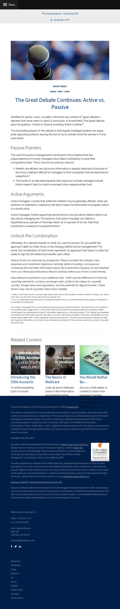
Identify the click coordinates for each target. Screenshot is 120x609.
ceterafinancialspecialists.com (75, 476)
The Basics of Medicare (55, 379)
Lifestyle (14, 585)
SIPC (81, 447)
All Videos (15, 593)
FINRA (75, 447)
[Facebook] (11, 546)
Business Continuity (19, 482)
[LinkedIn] (20, 546)
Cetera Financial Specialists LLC (75, 444)
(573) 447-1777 (62, 20)
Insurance (15, 573)
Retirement (15, 561)
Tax (12, 577)
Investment (15, 565)
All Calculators (17, 597)
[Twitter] (15, 546)
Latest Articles (17, 589)
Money (14, 581)
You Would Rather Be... (94, 379)
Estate (13, 569)
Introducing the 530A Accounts (23, 379)
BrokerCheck (72, 406)
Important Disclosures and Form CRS (45, 482)
